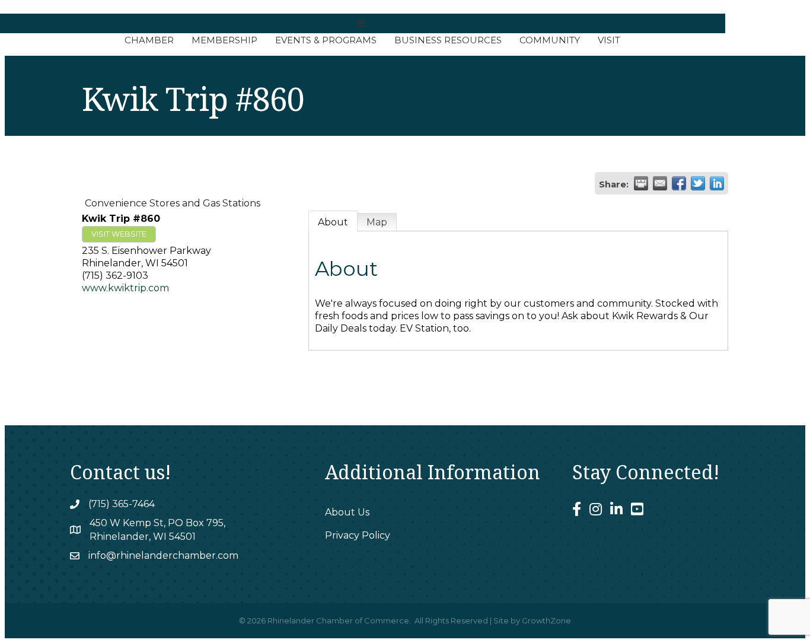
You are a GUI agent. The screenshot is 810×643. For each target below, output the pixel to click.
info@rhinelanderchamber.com (163, 555)
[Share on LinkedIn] (717, 183)
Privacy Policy (357, 535)
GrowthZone (546, 620)
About (333, 222)
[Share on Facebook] (679, 183)
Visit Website (118, 234)
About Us (347, 512)
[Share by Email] (660, 183)
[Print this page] (641, 183)
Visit (609, 40)
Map (376, 222)
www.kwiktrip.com (125, 288)
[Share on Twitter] (698, 183)
